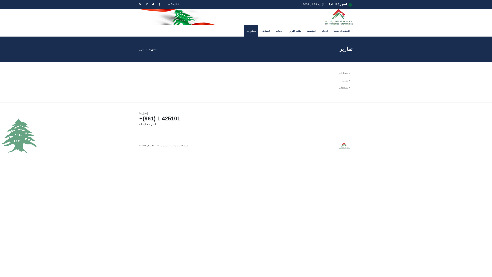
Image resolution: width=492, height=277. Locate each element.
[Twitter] (153, 4)
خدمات (279, 31)
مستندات (343, 87)
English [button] (175, 4)
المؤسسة (311, 31)
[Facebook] (159, 4)
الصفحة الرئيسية (342, 31)
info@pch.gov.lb (148, 124)
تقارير (345, 80)
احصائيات (343, 73)
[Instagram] (146, 4)
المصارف (266, 31)
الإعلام (325, 31)
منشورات (251, 31)
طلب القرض (295, 31)
